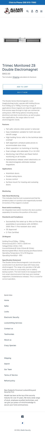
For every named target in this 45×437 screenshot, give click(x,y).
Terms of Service (11, 375)
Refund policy (9, 381)
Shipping (16, 77)
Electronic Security (11, 317)
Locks (6, 312)
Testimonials (9, 334)
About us (7, 340)
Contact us (8, 328)
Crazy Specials (10, 345)
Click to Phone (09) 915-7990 (22, 2)
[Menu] (41, 11)
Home (6, 300)
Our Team (8, 369)
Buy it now (22, 92)
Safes (6, 306)
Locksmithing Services (13, 323)
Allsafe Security (25, 430)
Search (7, 364)
